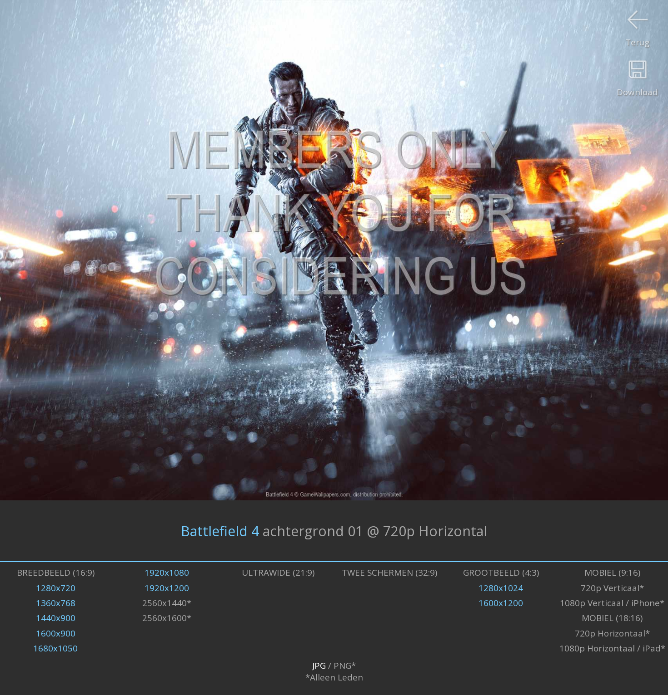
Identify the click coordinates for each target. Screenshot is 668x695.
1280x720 (55, 588)
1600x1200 (501, 603)
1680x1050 (55, 648)
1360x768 (55, 603)
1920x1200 (167, 588)
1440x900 (55, 618)
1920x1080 (167, 572)
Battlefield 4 (220, 530)
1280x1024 (501, 588)
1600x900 (55, 633)
